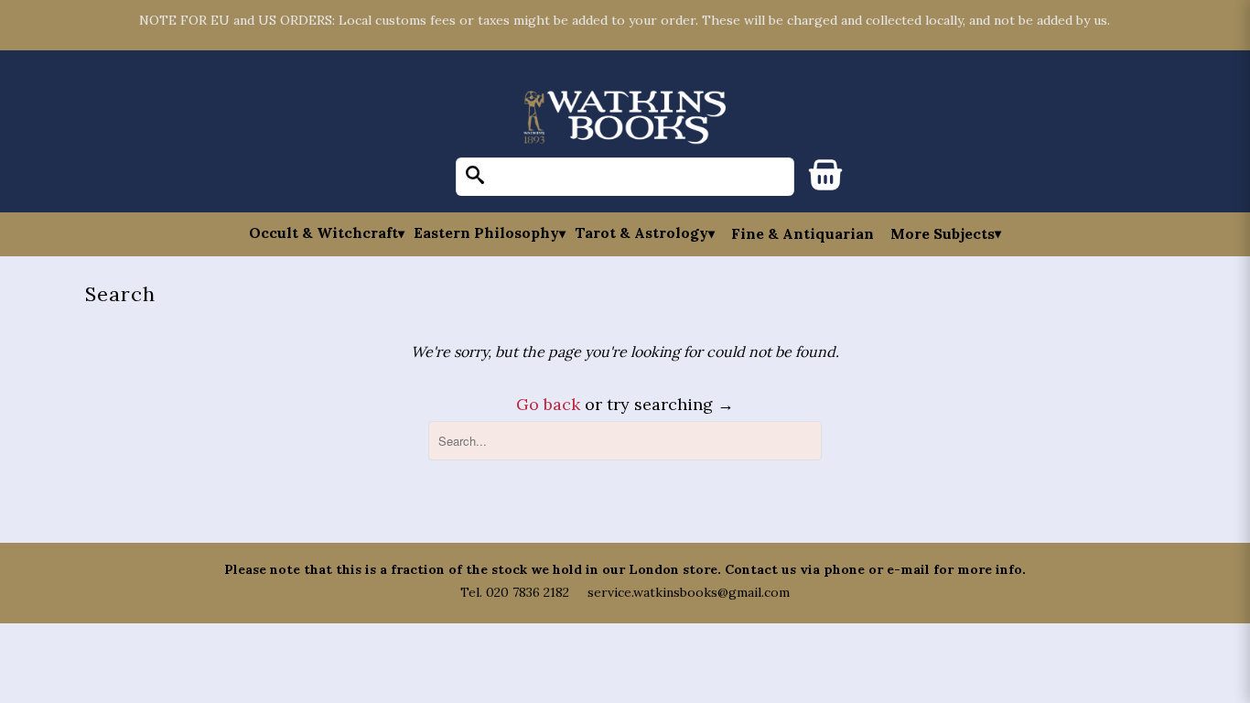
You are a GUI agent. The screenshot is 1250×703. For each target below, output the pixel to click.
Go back (548, 404)
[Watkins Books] (625, 118)
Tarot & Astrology (641, 233)
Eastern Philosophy (486, 233)
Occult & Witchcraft (323, 233)
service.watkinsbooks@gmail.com (688, 592)
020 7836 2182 (527, 592)
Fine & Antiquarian (802, 233)
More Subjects (942, 233)
